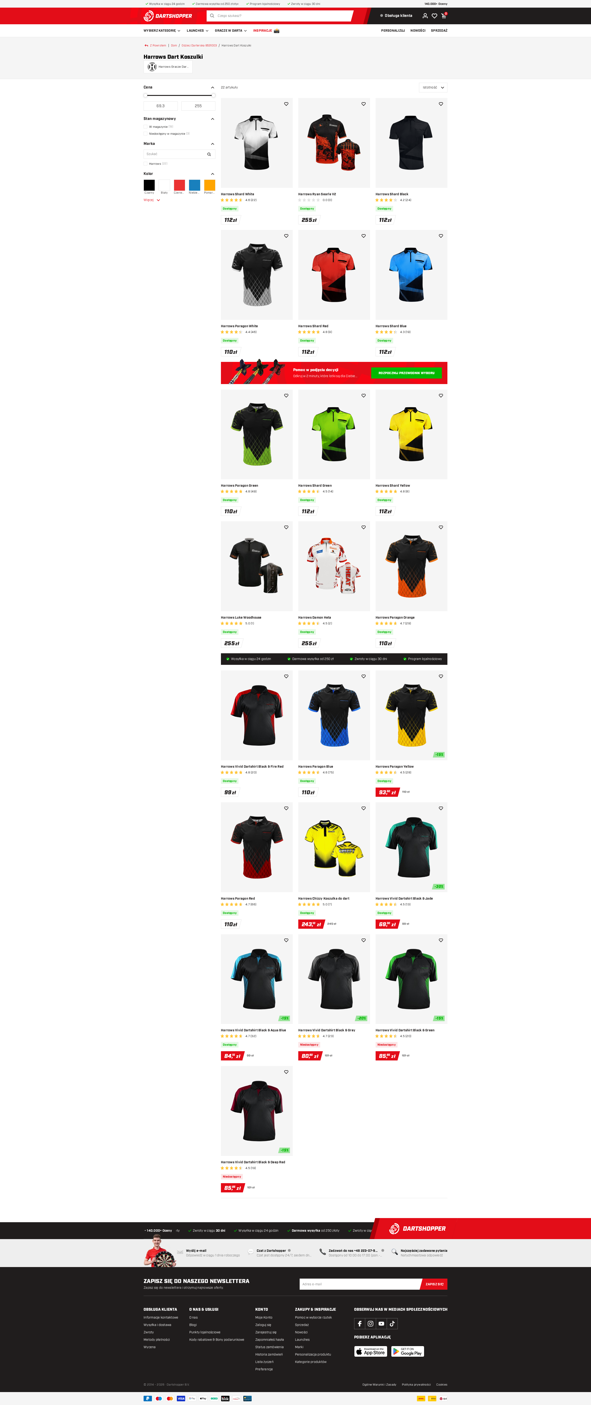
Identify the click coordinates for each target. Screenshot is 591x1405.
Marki (299, 1347)
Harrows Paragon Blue (315, 767)
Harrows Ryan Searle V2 (317, 194)
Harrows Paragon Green (239, 486)
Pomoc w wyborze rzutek (313, 1317)
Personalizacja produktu (313, 1354)
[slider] (145, 95)
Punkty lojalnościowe (205, 1332)
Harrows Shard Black (392, 194)
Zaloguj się (263, 1325)
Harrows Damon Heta (314, 618)
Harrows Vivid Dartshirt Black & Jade (404, 899)
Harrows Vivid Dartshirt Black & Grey (326, 1030)
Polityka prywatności (416, 1385)
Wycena (150, 1347)
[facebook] (359, 1323)
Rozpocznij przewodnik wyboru (406, 373)
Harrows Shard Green (315, 486)
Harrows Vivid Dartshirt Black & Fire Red (252, 767)
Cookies (441, 1385)
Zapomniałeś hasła (269, 1340)
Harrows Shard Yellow (393, 486)
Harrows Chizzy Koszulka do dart (323, 899)
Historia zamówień (269, 1354)
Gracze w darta (228, 31)
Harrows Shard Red (313, 326)
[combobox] (281, 16)
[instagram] (370, 1323)
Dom (174, 45)
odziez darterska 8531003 (199, 45)
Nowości (301, 1332)
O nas (193, 1317)
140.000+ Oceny (436, 4)
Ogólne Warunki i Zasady (379, 1385)
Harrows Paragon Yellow (395, 767)
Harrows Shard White (237, 194)
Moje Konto (264, 1317)
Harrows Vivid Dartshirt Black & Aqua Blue (253, 1030)
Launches (195, 31)
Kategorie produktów (311, 1362)
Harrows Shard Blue (391, 326)
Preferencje (264, 1369)
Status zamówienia (269, 1347)
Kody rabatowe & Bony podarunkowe (216, 1340)
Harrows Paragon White (239, 326)
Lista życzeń (264, 1362)
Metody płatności (157, 1340)
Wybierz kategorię (160, 31)
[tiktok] (392, 1323)
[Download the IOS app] (370, 1351)
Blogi (193, 1325)
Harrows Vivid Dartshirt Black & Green (405, 1030)
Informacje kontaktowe (161, 1317)
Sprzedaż (302, 1325)
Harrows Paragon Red (238, 899)
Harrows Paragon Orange (395, 618)
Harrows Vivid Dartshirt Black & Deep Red (253, 1162)
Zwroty (149, 1332)
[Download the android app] (407, 1351)
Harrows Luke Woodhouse (241, 618)
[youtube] (381, 1323)
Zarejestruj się (266, 1332)
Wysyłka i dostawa (157, 1325)
